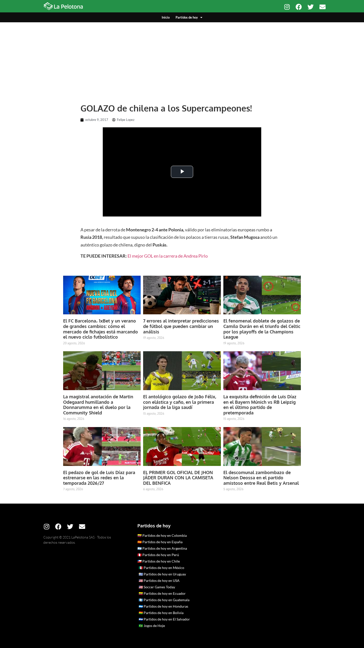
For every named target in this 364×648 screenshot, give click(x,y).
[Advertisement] (182, 59)
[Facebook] (299, 7)
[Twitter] (311, 7)
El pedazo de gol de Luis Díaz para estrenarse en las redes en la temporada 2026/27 (99, 478)
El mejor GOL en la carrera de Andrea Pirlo (168, 256)
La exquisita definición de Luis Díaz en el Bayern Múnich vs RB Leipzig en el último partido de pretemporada (259, 404)
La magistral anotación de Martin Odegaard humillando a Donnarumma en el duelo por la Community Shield (98, 404)
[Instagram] (287, 7)
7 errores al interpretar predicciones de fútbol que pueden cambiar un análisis (181, 326)
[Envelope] (322, 7)
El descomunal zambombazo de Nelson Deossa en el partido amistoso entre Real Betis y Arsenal (261, 478)
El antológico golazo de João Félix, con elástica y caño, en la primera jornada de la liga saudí (179, 402)
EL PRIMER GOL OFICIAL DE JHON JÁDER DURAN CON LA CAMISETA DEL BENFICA (178, 478)
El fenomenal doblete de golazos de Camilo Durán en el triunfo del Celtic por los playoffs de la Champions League (261, 329)
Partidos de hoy (187, 17)
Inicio (166, 17)
